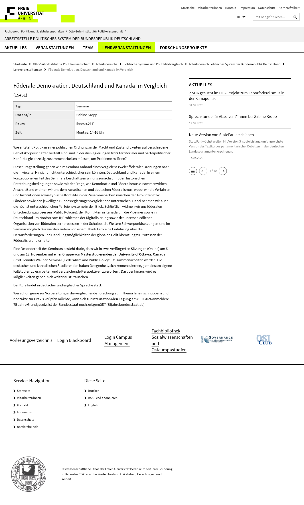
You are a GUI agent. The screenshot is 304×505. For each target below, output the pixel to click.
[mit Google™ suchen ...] (295, 16)
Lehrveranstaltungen (126, 47)
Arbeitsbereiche (106, 64)
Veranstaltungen (55, 47)
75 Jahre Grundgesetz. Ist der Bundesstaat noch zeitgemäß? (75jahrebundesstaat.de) (78, 304)
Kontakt (230, 8)
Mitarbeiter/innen (210, 8)
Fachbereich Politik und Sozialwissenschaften (35, 31)
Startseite (188, 8)
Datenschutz (266, 8)
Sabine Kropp (86, 114)
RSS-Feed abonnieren (103, 398)
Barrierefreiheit (289, 8)
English (93, 405)
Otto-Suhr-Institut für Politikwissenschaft (97, 31)
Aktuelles (15, 47)
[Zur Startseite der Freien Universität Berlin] (37, 13)
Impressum (247, 8)
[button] (241, 17)
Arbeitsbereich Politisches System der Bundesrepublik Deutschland (234, 64)
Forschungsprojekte (183, 47)
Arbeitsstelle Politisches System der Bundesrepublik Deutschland (72, 38)
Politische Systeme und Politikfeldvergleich (153, 64)
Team (88, 47)
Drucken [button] (93, 390)
